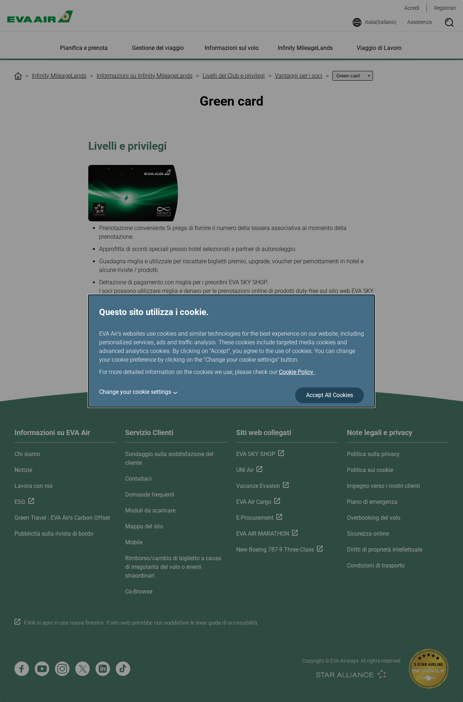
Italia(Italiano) (380, 22)
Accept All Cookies (329, 395)
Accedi (411, 8)
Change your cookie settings (135, 391)
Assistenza (419, 22)
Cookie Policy (297, 372)
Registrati (445, 8)
